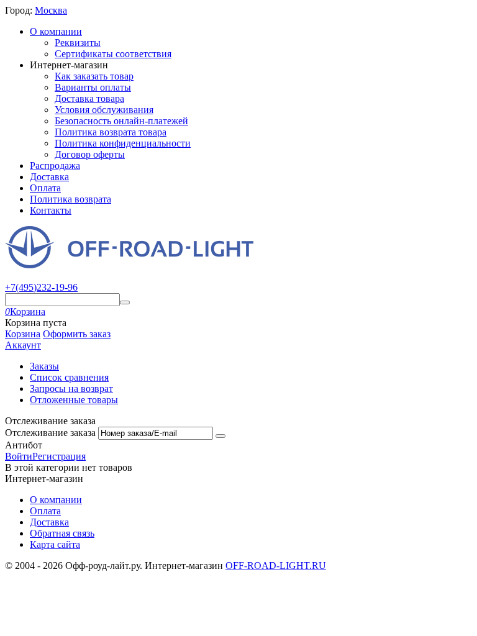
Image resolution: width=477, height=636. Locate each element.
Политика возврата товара (110, 132)
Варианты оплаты (93, 87)
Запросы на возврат (71, 388)
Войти (18, 456)
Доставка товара (89, 98)
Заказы (44, 366)
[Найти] (125, 302)
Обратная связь (62, 533)
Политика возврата (70, 199)
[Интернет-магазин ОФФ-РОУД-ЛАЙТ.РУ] (129, 265)
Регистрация (59, 456)
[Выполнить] (220, 436)
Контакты (50, 210)
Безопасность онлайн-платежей (121, 121)
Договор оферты (90, 154)
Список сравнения (69, 377)
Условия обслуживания (104, 109)
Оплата (45, 188)
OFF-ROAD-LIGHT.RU (275, 565)
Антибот (23, 445)
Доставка (49, 176)
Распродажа (55, 165)
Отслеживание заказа (50, 432)
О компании (56, 31)
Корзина (22, 334)
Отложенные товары (74, 399)
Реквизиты (78, 42)
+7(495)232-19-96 (41, 287)
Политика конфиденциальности (123, 143)
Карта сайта (55, 544)
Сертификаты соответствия (113, 53)
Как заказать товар (94, 76)
